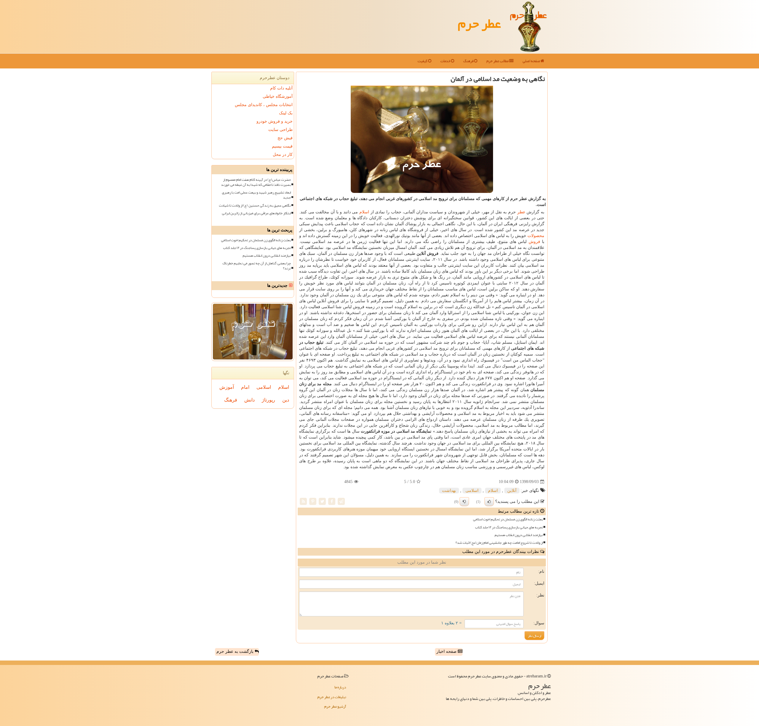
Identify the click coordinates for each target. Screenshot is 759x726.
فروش (534, 241)
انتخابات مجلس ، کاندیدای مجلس (264, 105)
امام (245, 387)
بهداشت (449, 490)
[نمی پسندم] (464, 501)
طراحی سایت (280, 129)
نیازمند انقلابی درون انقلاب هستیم (519, 535)
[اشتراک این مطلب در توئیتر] (322, 501)
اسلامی (472, 490)
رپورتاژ (268, 399)
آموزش (226, 387)
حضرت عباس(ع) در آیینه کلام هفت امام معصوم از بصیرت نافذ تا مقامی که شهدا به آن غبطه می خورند (256, 182)
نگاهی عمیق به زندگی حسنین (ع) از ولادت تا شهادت (255, 205)
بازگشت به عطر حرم (235, 651)
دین (285, 399)
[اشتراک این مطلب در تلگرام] (341, 501)
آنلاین (511, 490)
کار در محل (283, 154)
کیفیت (422, 61)
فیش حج (285, 138)
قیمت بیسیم (282, 146)
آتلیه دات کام (281, 88)
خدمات (445, 61)
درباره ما (340, 687)
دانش (249, 399)
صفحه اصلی (531, 61)
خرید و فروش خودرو (274, 121)
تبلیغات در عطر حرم (331, 697)
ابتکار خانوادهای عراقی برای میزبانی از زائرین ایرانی (256, 213)
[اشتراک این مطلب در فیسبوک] (332, 501)
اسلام (364, 212)
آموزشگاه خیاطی (278, 96)
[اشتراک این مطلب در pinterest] (313, 501)
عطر (521, 212)
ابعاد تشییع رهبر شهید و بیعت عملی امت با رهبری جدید (256, 195)
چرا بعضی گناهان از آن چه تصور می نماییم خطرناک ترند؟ (256, 266)
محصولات (535, 236)
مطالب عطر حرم (497, 61)
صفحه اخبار (447, 651)
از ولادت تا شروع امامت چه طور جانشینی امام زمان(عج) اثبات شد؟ (499, 542)
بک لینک (286, 113)
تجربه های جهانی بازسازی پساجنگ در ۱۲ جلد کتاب (509, 527)
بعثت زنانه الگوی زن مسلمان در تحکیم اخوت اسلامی (508, 519)
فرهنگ (468, 61)
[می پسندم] (489, 501)
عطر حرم (479, 23)
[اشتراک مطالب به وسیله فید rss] (303, 501)
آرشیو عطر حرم (335, 706)
